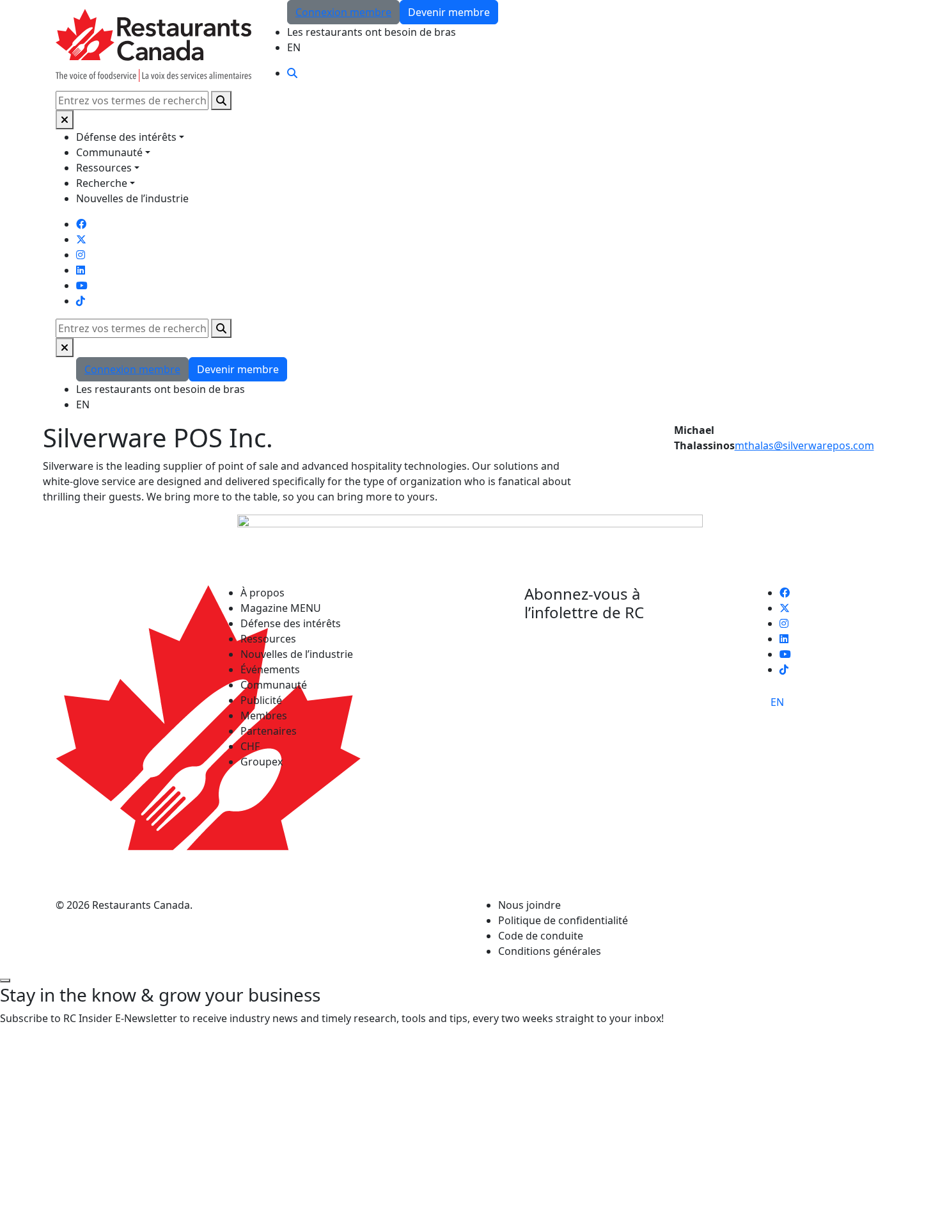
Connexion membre (343, 12)
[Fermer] (65, 119)
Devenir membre (449, 12)
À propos (262, 593)
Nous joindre (529, 905)
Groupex (261, 762)
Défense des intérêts (126, 137)
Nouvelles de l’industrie (132, 198)
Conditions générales (549, 951)
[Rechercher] (221, 100)
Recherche (101, 183)
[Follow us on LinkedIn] (80, 270)
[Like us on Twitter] (81, 239)
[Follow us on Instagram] (80, 255)
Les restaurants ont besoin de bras (371, 32)
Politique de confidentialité (563, 920)
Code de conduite (540, 936)
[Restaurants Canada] (153, 44)
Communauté (109, 152)
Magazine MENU (280, 608)
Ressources (104, 168)
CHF (250, 746)
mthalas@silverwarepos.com (804, 445)
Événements (270, 669)
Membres (263, 715)
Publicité (261, 700)
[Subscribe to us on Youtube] (82, 285)
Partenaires (268, 731)
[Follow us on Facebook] (81, 224)
